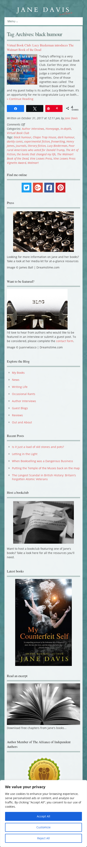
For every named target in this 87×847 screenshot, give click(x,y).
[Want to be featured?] (37, 328)
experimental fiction (37, 141)
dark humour (66, 137)
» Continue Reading (20, 99)
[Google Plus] (38, 187)
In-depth (65, 129)
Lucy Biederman (57, 146)
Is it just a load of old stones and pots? (38, 447)
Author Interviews (33, 129)
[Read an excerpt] (43, 727)
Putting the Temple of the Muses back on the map (46, 468)
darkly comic (15, 141)
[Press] (43, 231)
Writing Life (20, 387)
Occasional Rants (23, 394)
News (15, 380)
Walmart (33, 163)
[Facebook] (49, 187)
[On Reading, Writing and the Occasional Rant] (43, 10)
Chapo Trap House (44, 137)
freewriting (58, 141)
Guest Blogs (20, 408)
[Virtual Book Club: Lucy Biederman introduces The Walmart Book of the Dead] (22, 83)
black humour (22, 137)
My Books (18, 373)
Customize (43, 827)
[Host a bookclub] (43, 522)
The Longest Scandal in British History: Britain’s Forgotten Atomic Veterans (44, 477)
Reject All (43, 838)
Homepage (52, 129)
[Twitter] (26, 187)
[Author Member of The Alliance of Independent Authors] (43, 777)
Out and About (22, 422)
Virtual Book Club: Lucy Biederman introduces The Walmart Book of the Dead (40, 47)
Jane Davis (71, 118)
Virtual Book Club (18, 133)
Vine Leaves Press (41, 158)
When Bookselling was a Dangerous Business (42, 461)
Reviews (17, 415)
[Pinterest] (60, 187)
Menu (11, 21)
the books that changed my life (36, 154)
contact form (64, 341)
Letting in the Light (24, 454)
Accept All (43, 816)
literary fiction (37, 146)
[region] (43, 813)
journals (21, 146)
